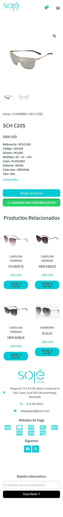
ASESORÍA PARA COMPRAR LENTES (33, 202)
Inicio (6, 114)
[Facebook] (27, 449)
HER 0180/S (15, 337)
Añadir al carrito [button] (16, 285)
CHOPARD (20, 114)
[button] (58, 8)
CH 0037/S (15, 266)
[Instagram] (35, 449)
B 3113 (47, 333)
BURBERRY (47, 327)
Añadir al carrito (31, 193)
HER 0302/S (47, 266)
